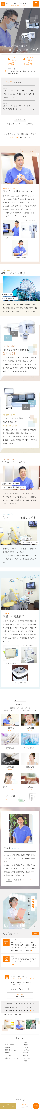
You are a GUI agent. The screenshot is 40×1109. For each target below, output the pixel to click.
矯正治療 (25, 1053)
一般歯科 (25, 1042)
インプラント (27, 1050)
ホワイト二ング (27, 1058)
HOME (6, 1042)
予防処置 (25, 1047)
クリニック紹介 (9, 1045)
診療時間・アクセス (10, 1050)
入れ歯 (25, 1061)
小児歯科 (25, 1045)
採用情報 (7, 1053)
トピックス (8, 1055)
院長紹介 (7, 1047)
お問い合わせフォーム (11, 1058)
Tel (20, 989)
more (35, 933)
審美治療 (25, 1055)
